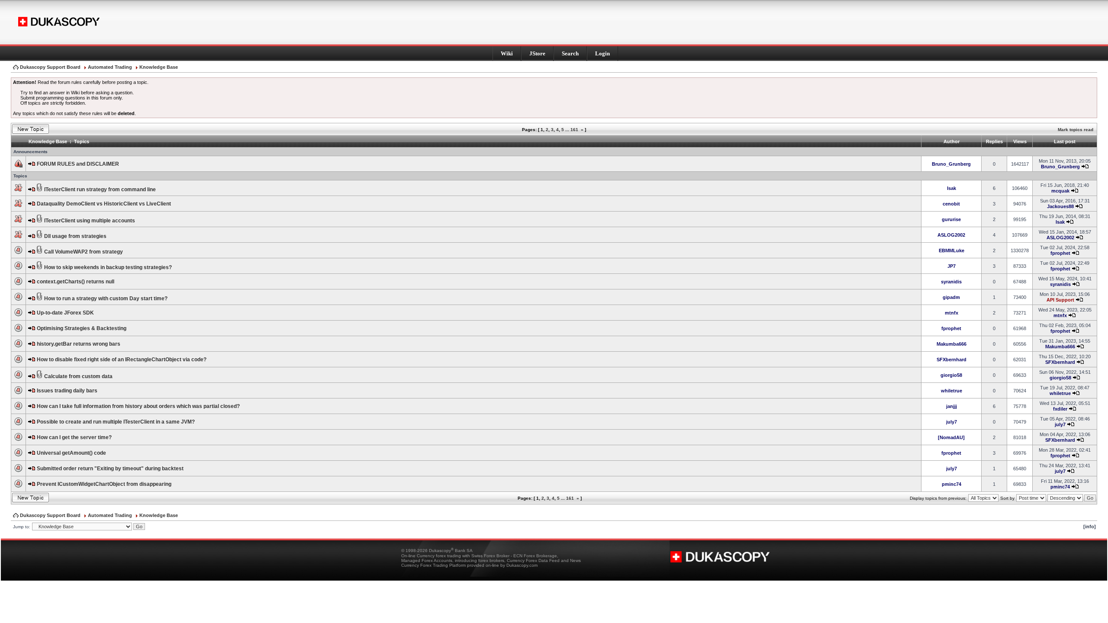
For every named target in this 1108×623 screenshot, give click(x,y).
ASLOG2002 (951, 235)
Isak (951, 188)
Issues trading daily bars (67, 391)
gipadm (951, 297)
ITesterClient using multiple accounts (89, 221)
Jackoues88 (1060, 206)
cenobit (951, 203)
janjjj (951, 406)
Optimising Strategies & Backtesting (81, 328)
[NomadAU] (951, 437)
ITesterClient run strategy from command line (100, 189)
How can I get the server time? (74, 437)
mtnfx (951, 312)
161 (574, 129)
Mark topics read (1075, 129)
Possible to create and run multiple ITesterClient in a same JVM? (116, 422)
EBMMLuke (951, 250)
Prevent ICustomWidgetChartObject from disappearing (104, 484)
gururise (951, 219)
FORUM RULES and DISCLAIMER (78, 164)
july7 (951, 421)
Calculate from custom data (78, 376)
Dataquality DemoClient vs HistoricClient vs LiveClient (104, 204)
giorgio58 (951, 375)
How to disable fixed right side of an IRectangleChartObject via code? (121, 359)
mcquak (1060, 190)
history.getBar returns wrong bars (78, 344)
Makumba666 (951, 344)
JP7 (951, 266)
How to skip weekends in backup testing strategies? (108, 267)
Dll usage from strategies (75, 236)
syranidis (951, 281)
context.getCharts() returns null (75, 282)
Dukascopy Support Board (50, 67)
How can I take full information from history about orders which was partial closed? (138, 406)
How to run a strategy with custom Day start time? (105, 298)
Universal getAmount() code (71, 453)
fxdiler (1060, 408)
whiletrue (951, 390)
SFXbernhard (951, 359)
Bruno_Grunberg (951, 164)
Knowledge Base (158, 67)
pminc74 (951, 484)
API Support (1060, 299)
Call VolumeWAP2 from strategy (83, 252)
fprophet (1060, 253)
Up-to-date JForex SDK (65, 313)
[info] (1089, 526)
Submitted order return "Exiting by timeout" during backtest (110, 469)
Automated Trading (110, 67)
